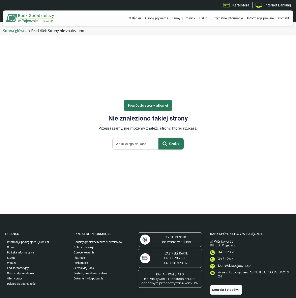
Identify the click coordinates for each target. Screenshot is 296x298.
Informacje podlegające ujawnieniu (28, 242)
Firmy (176, 18)
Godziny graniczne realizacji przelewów (97, 242)
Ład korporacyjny (18, 268)
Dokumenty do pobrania (88, 278)
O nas (10, 247)
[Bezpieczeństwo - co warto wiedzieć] (170, 240)
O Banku (135, 18)
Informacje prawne (260, 18)
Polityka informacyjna (20, 252)
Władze (11, 263)
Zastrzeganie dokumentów (90, 273)
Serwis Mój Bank (83, 268)
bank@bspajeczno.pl (234, 265)
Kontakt (283, 18)
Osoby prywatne (156, 18)
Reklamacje (80, 263)
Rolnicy (190, 18)
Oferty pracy (15, 278)
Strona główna (15, 30)
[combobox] (135, 144)
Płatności (79, 258)
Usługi (203, 18)
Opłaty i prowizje (83, 247)
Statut (11, 258)
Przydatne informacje (227, 18)
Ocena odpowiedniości (21, 273)
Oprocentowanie (83, 252)
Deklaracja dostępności (21, 284)
